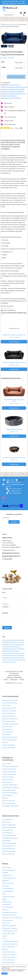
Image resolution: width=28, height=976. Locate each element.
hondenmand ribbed (7, 651)
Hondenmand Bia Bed (8, 896)
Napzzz (4, 894)
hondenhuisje (5, 649)
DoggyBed (5, 881)
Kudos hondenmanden (8, 933)
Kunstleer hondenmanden (16, 87)
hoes (3, 646)
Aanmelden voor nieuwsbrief (14, 514)
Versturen (7, 627)
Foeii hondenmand (7, 819)
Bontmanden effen (7, 726)
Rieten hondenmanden (8, 848)
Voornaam (4, 597)
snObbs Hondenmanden (9, 708)
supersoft (22, 659)
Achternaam (5, 604)
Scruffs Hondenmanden (8, 803)
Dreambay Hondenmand (9, 835)
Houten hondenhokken (8, 745)
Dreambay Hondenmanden (9, 737)
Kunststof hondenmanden (9, 740)
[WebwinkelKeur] (3, 497)
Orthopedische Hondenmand (17, 93)
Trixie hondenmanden (8, 960)
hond (13, 98)
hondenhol (17, 646)
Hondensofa (16, 651)
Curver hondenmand (8, 732)
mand (15, 655)
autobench (13, 640)
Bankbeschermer (7, 902)
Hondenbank (11, 646)
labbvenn (17, 653)
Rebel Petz (5, 742)
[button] (24, 34)
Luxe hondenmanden (8, 888)
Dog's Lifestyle (6, 705)
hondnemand (5, 653)
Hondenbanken (6, 734)
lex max (11, 655)
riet (23, 657)
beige (22, 640)
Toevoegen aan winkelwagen (16, 77)
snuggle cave (14, 659)
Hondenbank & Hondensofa (10, 838)
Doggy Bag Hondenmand (9, 915)
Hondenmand (14, 24)
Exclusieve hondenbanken (9, 925)
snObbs (4, 659)
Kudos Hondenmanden (8, 790)
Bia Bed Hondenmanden (9, 774)
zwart (14, 662)
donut (13, 644)
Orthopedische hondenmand (9, 657)
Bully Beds (5, 873)
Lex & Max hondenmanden (9, 703)
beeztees (18, 640)
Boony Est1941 (6, 904)
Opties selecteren (14, 341)
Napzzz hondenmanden (8, 716)
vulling (3, 67)
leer (21, 653)
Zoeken (23, 15)
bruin (11, 642)
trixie (7, 662)
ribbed (20, 657)
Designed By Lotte (7, 644)
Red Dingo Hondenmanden (9, 719)
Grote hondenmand (13, 85)
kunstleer (18, 98)
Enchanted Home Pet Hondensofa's (12, 917)
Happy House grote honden (10, 700)
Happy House (21, 644)
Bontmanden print (7, 729)
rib (18, 657)
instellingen (20, 970)
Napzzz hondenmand (8, 777)
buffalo (15, 642)
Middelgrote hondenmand (8, 91)
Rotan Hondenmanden (8, 721)
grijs (16, 644)
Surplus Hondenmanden (9, 748)
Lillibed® (4, 936)
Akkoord (4, 973)
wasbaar (11, 662)
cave (18, 642)
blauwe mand (8, 98)
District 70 (5, 910)
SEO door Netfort (18, 683)
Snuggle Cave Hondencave (9, 954)
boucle (8, 642)
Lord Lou (4, 939)
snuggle (8, 659)
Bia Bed (4, 642)
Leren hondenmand (14, 89)
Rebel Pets (5, 798)
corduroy (21, 642)
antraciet (7, 640)
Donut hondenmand (7, 883)
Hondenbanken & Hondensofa (10, 787)
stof (19, 659)
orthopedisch (20, 655)
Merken (22, 89)
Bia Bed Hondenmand (8, 713)
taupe (3, 662)
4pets (3, 640)
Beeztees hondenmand (8, 870)
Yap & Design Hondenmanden (10, 806)
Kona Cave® (5, 886)
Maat (3, 62)
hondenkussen (13, 649)
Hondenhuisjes (6, 841)
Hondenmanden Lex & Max (9, 931)
